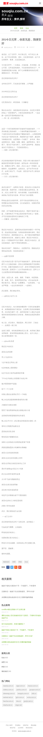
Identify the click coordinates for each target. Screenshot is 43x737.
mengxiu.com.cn (23, 693)
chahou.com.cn (8, 690)
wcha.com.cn (31, 697)
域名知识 (6, 562)
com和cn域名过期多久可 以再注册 (13, 609)
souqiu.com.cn (8, 47)
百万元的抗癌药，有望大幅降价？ (13, 624)
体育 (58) (5, 662)
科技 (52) (5, 667)
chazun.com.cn (33, 686)
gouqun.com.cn (35, 690)
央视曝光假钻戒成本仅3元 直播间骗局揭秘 (17, 597)
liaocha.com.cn (8, 701)
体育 (14, 562)
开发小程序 (9, 725)
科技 (20, 562)
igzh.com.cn (20, 697)
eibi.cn (34, 693)
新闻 (21, 28)
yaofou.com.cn (21, 690)
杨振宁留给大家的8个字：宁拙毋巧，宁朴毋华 (19, 586)
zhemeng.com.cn (9, 693)
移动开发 (12, 727)
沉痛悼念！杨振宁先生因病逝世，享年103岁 (18, 591)
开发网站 (17, 725)
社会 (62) (5, 657)
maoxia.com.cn (8, 686)
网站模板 (33, 725)
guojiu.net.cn (28, 701)
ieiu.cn (18, 701)
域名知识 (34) (6, 671)
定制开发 (25, 725)
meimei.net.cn (8, 697)
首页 (15, 28)
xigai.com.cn (20, 686)
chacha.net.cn (7, 705)
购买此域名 (29, 727)
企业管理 (20, 727)
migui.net (18, 705)
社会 (27, 28)
